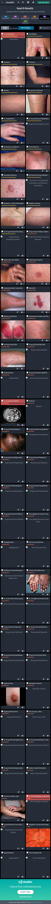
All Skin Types (5, 28)
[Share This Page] (23, 2)
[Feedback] (33, 2)
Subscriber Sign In (44, 2)
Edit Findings (25, 28)
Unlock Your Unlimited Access (25, 886)
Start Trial (25, 892)
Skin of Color (14, 28)
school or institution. (36, 902)
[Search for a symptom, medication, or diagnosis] (18, 2)
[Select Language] (28, 2)
